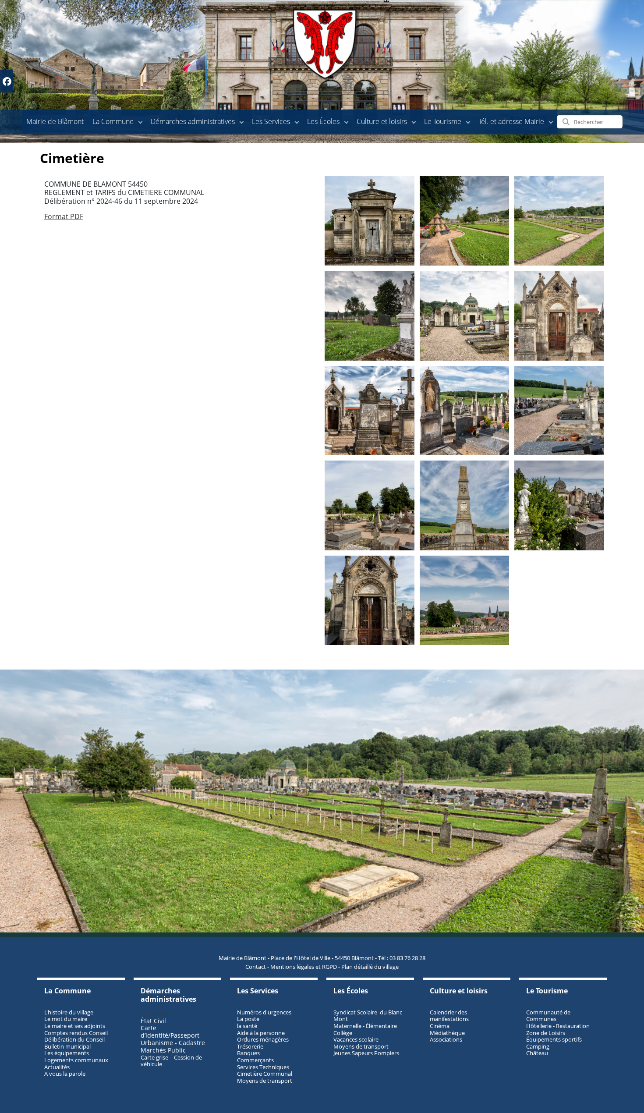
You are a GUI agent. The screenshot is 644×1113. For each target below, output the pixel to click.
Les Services (271, 121)
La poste (248, 1019)
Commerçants (255, 1060)
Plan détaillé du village (370, 967)
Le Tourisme (442, 121)
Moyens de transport (264, 1081)
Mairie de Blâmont (55, 121)
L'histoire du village (68, 1012)
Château (537, 1053)
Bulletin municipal (67, 1046)
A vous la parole (64, 1074)
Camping (537, 1046)
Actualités (57, 1067)
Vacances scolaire (356, 1039)
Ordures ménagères (263, 1039)
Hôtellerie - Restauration (558, 1026)
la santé (247, 1026)
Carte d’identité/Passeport (170, 1031)
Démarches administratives (193, 121)
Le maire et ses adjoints (74, 1026)
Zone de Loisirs (545, 1033)
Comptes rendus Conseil (76, 1033)
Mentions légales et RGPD (303, 967)
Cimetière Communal (264, 1074)
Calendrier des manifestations (449, 1015)
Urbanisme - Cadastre (173, 1043)
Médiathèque (447, 1033)
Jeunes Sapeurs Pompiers (366, 1053)
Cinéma (439, 1026)
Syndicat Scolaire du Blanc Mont (367, 1015)
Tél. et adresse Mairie (511, 121)
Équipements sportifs (554, 1039)
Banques (248, 1053)
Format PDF (63, 216)
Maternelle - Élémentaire (365, 1026)
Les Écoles (323, 121)
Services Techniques (263, 1067)
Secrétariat (155, 1013)
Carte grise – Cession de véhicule (171, 1060)
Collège (342, 1033)
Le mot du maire (65, 1019)
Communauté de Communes (548, 1015)
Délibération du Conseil (74, 1039)
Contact (255, 967)
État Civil (154, 1021)
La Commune (113, 121)
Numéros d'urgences (264, 1012)
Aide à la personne (261, 1033)
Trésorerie (250, 1046)
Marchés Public (163, 1050)
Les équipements (66, 1053)
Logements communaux (76, 1060)
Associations (446, 1039)
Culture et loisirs (382, 121)
